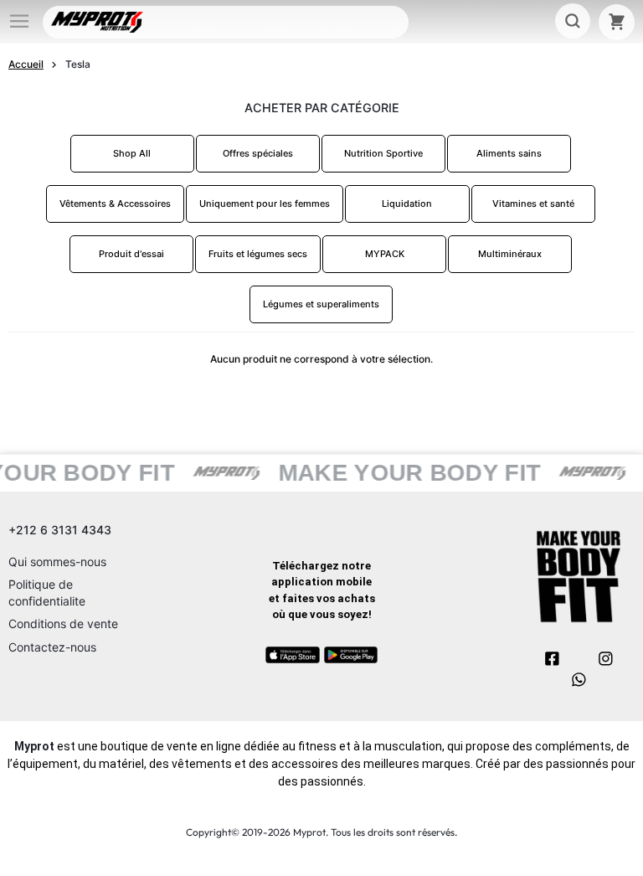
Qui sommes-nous (57, 561)
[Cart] (617, 22)
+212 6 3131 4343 (59, 530)
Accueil (26, 64)
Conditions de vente (63, 623)
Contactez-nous (52, 647)
